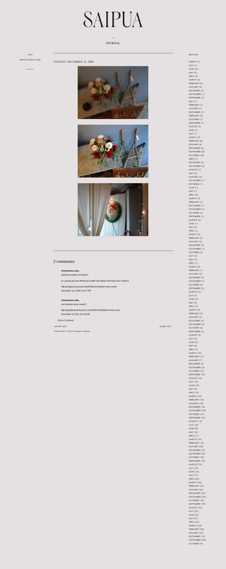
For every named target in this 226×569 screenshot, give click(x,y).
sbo (71, 304)
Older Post (166, 326)
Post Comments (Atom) (79, 331)
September (194, 97)
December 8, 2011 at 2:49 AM (75, 314)
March (193, 61)
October (194, 119)
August (193, 126)
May (191, 72)
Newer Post (60, 326)
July (191, 65)
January (193, 87)
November (195, 94)
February (194, 83)
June (191, 69)
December (194, 90)
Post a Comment (66, 320)
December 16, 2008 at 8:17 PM (76, 291)
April (191, 76)
